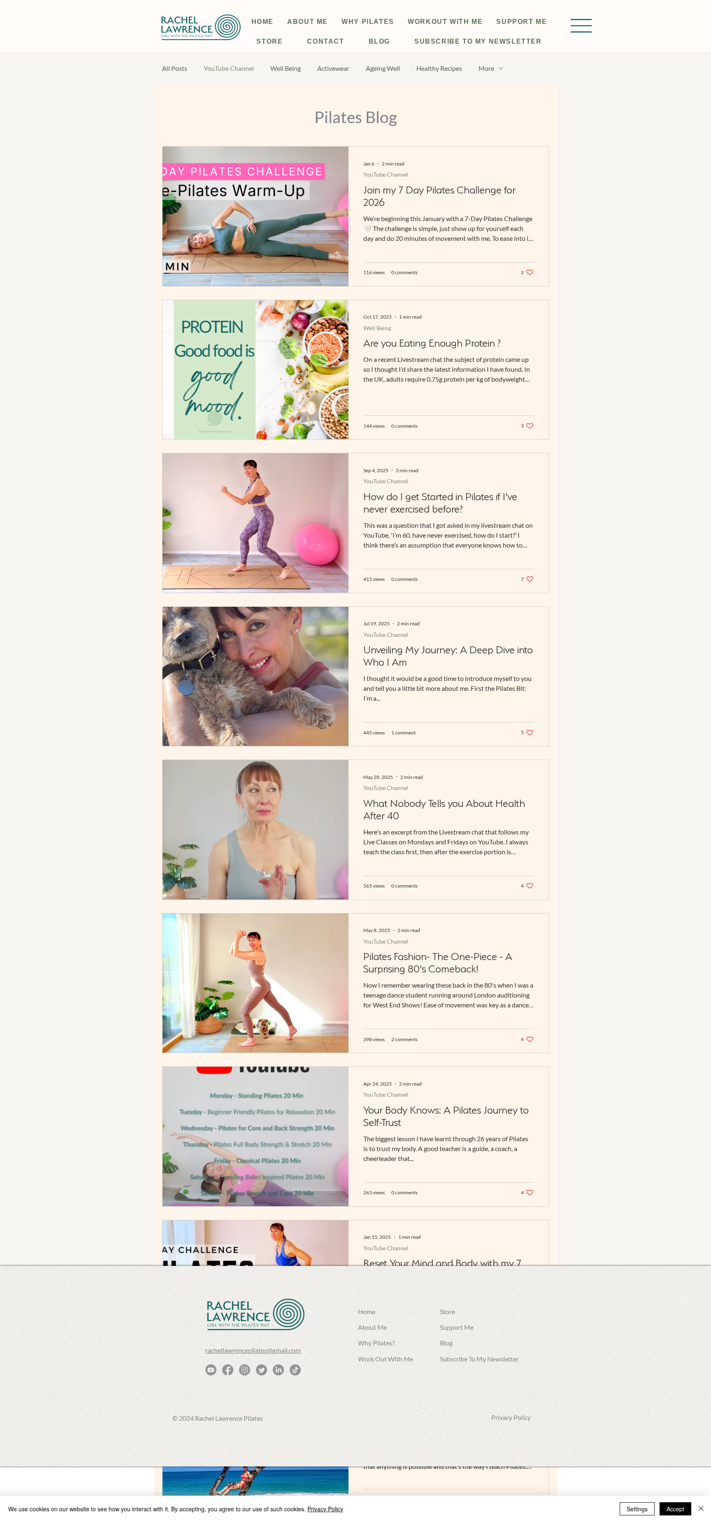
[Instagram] (244, 1369)
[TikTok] (295, 1369)
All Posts (174, 68)
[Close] (701, 1508)
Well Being (285, 68)
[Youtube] (210, 1369)
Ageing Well (383, 68)
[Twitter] (261, 1369)
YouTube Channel (229, 68)
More (486, 68)
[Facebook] (227, 1369)
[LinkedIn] (278, 1369)
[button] (581, 26)
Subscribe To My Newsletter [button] (479, 1359)
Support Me (457, 1327)
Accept (675, 1509)
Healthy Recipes (439, 68)
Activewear (333, 68)
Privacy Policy (511, 1417)
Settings (637, 1509)
